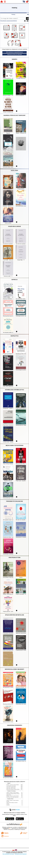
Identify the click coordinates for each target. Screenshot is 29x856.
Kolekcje (15, 20)
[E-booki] (14, 31)
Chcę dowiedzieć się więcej (8, 853)
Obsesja (8, 803)
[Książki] (6, 31)
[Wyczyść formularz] (25, 21)
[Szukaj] (27, 18)
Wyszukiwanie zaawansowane (6, 20)
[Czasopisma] (6, 38)
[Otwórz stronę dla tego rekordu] (8, 70)
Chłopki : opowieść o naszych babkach (13, 792)
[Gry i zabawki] (18, 46)
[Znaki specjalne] (27, 21)
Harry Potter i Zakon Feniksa (11, 788)
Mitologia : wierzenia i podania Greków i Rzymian (14, 784)
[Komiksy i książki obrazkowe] (14, 38)
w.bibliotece (6, 828)
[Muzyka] (10, 46)
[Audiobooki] (22, 31)
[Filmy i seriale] (22, 38)
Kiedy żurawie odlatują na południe (12, 802)
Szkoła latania (9, 794)
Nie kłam (8, 801)
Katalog (13, 14)
